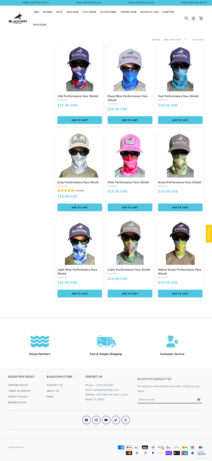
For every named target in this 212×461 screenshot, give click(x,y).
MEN (36, 12)
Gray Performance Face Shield (78, 182)
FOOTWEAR (89, 12)
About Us (53, 390)
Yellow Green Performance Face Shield (179, 271)
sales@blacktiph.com (106, 389)
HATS (59, 12)
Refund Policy (17, 402)
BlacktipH (19, 447)
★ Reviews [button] (209, 233)
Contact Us (55, 385)
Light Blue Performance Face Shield (77, 271)
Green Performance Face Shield (179, 182)
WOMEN (47, 12)
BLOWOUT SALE (150, 12)
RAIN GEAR (73, 12)
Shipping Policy (18, 385)
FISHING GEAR (129, 12)
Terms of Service (19, 390)
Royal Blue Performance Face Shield (128, 98)
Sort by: (156, 39)
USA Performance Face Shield (77, 96)
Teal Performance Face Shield (178, 96)
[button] (186, 18)
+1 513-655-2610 (103, 385)
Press (50, 396)
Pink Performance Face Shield (128, 182)
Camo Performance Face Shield (129, 269)
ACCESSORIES (108, 12)
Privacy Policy (18, 396)
